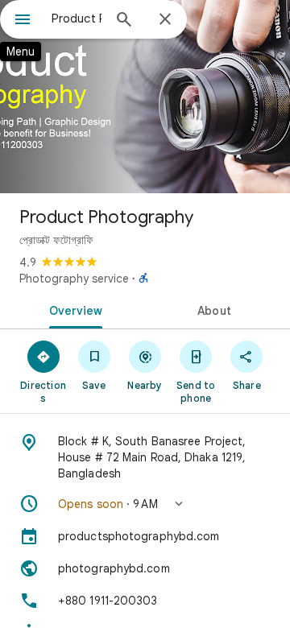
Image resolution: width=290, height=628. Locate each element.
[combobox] (77, 18)
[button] (145, 504)
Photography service (74, 278)
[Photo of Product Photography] (145, 96)
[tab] (73, 309)
